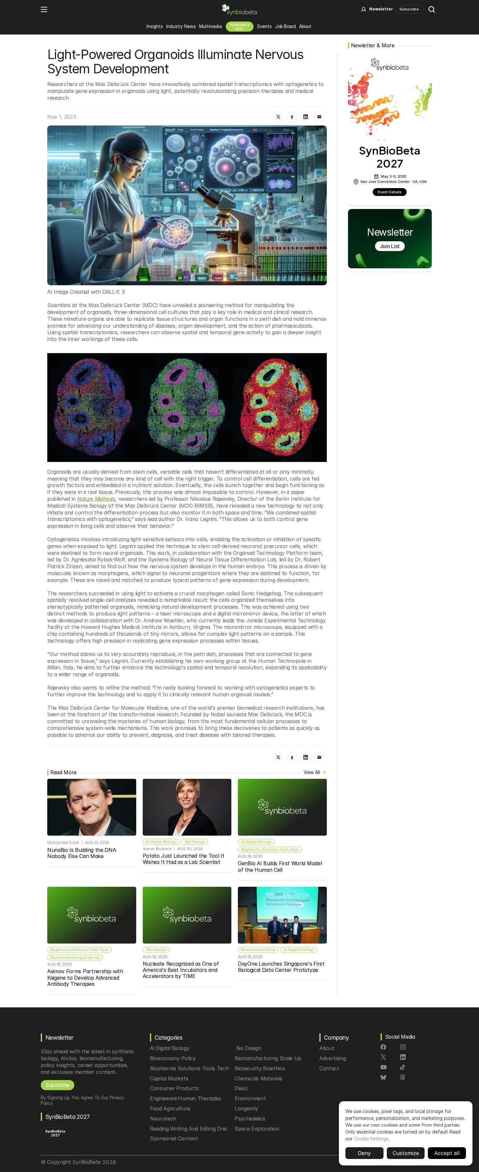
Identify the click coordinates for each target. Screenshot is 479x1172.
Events (264, 26)
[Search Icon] (431, 9)
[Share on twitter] (278, 116)
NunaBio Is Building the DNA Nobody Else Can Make (82, 853)
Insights (155, 26)
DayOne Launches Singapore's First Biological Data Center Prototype (282, 966)
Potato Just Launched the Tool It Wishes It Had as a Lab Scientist (184, 859)
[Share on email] (319, 116)
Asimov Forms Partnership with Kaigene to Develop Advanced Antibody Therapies (85, 977)
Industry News (181, 26)
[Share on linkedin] (305, 116)
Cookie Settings (371, 1138)
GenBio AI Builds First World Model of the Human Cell (280, 866)
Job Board (285, 26)
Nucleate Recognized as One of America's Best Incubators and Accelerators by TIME (181, 969)
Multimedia (210, 26)
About (305, 26)
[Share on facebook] (292, 116)
